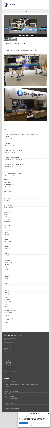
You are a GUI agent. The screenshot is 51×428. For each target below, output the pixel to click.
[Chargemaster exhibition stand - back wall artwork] (25, 26)
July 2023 (7, 234)
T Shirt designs (8, 136)
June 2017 (7, 276)
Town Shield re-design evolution (11, 148)
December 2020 (8, 241)
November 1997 (8, 301)
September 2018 (8, 262)
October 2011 (7, 290)
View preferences (43, 423)
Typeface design (8, 143)
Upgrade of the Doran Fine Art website (12, 138)
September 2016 (8, 283)
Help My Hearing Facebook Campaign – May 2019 (14, 159)
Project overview (7, 354)
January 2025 (8, 227)
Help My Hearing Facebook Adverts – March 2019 (14, 166)
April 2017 (7, 278)
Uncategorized (8, 212)
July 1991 (7, 306)
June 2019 (7, 253)
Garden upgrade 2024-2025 (10, 131)
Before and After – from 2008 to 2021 (12, 141)
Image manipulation (9, 193)
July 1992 (7, 304)
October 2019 (7, 250)
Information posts (8, 196)
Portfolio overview (8, 356)
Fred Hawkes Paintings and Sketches (12, 157)
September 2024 (8, 232)
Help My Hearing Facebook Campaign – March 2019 (15, 171)
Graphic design (8, 191)
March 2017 (7, 281)
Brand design (7, 182)
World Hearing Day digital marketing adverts (13, 173)
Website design (8, 216)
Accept (23, 423)
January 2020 (8, 246)
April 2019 (7, 257)
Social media (7, 203)
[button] (48, 413)
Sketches (7, 200)
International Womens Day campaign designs (14, 168)
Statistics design (8, 205)
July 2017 (7, 274)
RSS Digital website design (10, 154)
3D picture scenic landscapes (10, 145)
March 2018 (7, 269)
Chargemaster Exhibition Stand (11, 175)
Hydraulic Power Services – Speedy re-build (13, 150)
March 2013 (7, 287)
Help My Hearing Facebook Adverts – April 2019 (14, 164)
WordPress (7, 221)
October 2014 (7, 285)
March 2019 (7, 260)
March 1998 (7, 299)
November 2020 (8, 244)
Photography (7, 198)
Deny (33, 423)
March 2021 (7, 237)
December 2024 (8, 230)
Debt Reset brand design (10, 152)
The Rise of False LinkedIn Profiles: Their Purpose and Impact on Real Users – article (21, 134)
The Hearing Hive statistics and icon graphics (14, 161)
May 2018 (7, 267)
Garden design (8, 189)
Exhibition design (8, 186)
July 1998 (7, 297)
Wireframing (7, 219)
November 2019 (8, 248)
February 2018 (8, 271)
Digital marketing (8, 184)
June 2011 (7, 292)
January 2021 (8, 239)
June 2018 (7, 264)
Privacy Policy (36, 425)
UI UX (6, 209)
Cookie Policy (31, 425)
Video (6, 214)
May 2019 (7, 255)
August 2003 (7, 294)
